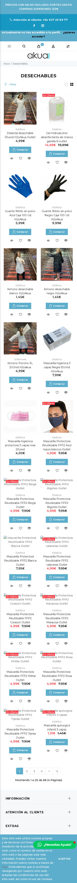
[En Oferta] (56, 108)
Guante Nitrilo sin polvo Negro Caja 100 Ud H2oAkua (57, 215)
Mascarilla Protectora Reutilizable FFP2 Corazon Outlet (20, 618)
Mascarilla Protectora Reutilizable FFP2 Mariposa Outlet (56, 618)
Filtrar (12, 84)
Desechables (20, 63)
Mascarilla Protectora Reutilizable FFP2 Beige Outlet (20, 503)
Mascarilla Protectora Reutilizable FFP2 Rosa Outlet (57, 676)
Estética (20, 129)
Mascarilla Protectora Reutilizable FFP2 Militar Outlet (20, 676)
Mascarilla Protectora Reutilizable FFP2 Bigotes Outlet (56, 503)
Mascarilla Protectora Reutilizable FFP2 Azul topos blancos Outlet (56, 445)
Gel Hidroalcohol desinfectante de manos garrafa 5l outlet (57, 137)
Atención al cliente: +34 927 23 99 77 (40, 20)
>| (57, 771)
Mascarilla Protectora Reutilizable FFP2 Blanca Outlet (20, 560)
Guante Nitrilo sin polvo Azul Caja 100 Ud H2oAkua (20, 215)
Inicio (7, 63)
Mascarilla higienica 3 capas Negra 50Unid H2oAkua (56, 367)
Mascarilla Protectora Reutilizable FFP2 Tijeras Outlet (20, 733)
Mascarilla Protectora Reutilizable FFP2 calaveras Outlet (56, 560)
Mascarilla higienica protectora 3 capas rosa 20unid (20, 445)
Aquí (5, 867)
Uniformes (20, 359)
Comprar (22, 149)
